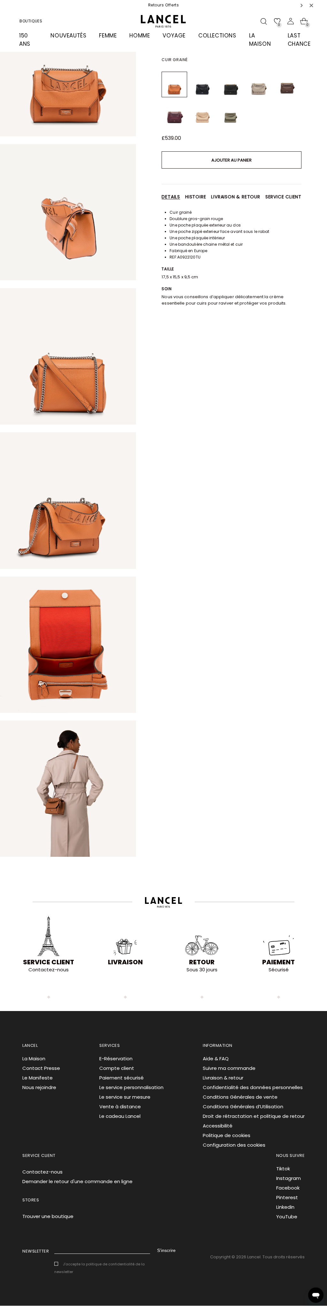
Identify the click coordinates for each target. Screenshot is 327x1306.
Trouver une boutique (47, 1216)
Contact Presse (41, 1068)
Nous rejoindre (39, 1087)
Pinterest (287, 1197)
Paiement (278, 962)
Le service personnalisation (131, 1087)
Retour (202, 962)
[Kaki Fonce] (230, 112)
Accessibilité (217, 1125)
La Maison (33, 1058)
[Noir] (202, 84)
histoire (195, 197)
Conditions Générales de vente (240, 1097)
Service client (283, 197)
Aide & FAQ (216, 1058)
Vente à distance (120, 1106)
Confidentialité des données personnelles (253, 1087)
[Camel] (174, 84)
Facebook (288, 1187)
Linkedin (285, 1207)
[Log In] (290, 21)
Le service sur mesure (124, 1097)
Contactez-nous (42, 1171)
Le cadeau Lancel (120, 1116)
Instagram (288, 1178)
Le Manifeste (37, 1077)
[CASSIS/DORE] (174, 112)
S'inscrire (166, 1250)
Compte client (116, 1068)
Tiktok (283, 1168)
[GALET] (258, 84)
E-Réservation (116, 1058)
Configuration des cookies (234, 1145)
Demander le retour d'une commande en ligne (77, 1181)
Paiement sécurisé (121, 1077)
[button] (302, 5)
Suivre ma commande (229, 1068)
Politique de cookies (226, 1135)
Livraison (125, 962)
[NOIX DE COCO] (287, 84)
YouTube (286, 1216)
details (171, 197)
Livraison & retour (235, 197)
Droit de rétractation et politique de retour (254, 1116)
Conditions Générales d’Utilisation (243, 1106)
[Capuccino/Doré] (202, 112)
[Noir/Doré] (230, 84)
